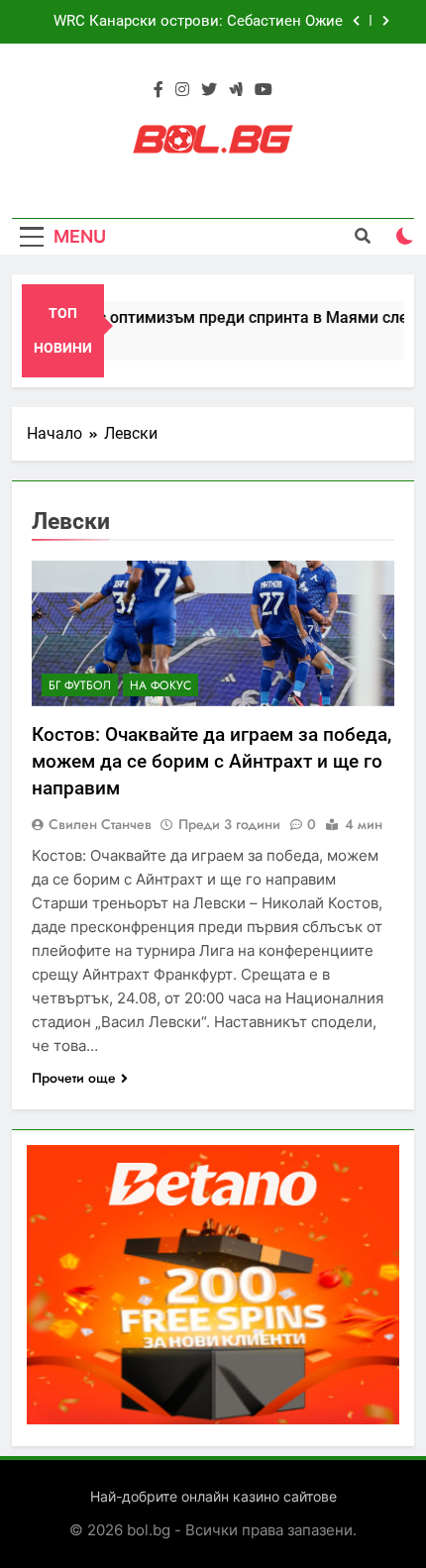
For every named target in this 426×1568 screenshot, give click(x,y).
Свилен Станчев (100, 824)
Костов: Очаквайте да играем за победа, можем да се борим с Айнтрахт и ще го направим (211, 761)
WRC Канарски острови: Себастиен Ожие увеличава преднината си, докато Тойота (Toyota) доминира (197, 22)
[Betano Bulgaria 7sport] (213, 1419)
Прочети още (74, 1078)
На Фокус (160, 685)
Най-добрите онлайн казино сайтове (213, 1496)
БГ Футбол (80, 685)
